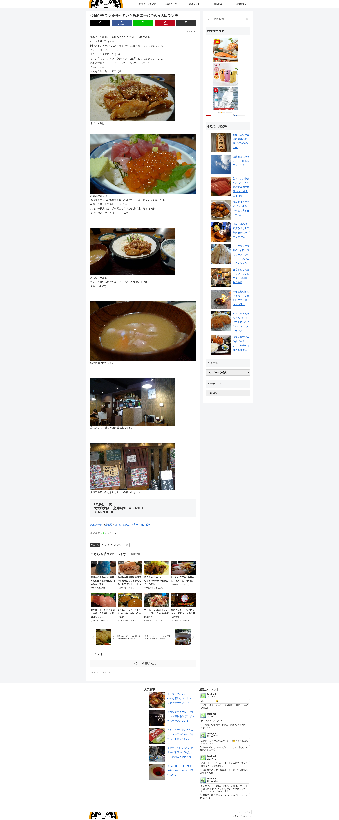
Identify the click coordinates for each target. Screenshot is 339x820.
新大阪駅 (145, 524)
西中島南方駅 (121, 524)
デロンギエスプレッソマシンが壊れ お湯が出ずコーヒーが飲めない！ (180, 716)
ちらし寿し (117, 545)
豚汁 (127, 545)
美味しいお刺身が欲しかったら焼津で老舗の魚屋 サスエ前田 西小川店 (241, 187)
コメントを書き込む (143, 663)
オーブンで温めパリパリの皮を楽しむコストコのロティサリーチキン (180, 698)
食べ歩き (96, 545)
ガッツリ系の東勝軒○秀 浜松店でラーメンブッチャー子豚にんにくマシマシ (241, 255)
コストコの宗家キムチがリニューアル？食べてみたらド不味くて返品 (180, 734)
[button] (186, 23)
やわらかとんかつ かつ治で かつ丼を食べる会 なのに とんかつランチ (241, 322)
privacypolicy (244, 812)
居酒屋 (108, 524)
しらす (106, 545)
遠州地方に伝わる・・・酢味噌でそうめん (241, 161)
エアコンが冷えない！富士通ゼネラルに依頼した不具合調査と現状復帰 (180, 752)
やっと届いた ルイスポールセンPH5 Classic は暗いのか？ (180, 770)
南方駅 (134, 524)
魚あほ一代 (96, 524)
